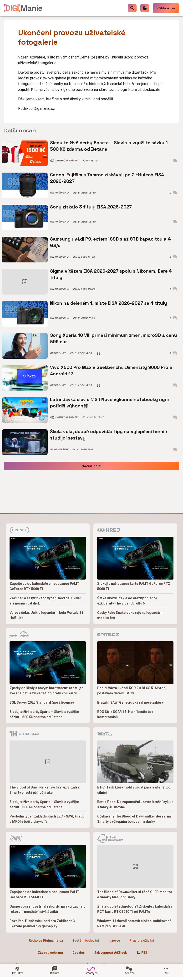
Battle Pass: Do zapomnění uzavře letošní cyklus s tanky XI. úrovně (135, 804)
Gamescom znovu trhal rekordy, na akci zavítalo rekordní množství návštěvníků (48, 909)
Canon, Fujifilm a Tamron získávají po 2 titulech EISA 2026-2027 (107, 178)
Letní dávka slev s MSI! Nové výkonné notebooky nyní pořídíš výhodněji (109, 403)
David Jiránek (59, 449)
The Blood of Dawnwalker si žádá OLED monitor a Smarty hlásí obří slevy (134, 894)
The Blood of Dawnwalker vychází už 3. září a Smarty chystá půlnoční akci (45, 789)
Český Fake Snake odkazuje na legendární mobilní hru (130, 615)
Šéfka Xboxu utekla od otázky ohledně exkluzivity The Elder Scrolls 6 (127, 600)
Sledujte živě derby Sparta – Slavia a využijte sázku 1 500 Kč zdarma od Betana (109, 146)
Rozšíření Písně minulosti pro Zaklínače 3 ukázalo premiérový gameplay (42, 923)
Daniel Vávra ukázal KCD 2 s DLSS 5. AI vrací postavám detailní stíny (131, 690)
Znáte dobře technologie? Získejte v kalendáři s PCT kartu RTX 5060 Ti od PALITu (135, 909)
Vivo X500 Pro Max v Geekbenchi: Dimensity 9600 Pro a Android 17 (111, 370)
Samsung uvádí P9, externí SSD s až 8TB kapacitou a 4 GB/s (110, 242)
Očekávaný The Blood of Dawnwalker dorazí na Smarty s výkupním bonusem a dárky (134, 818)
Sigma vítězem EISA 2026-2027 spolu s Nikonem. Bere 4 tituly (111, 274)
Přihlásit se (166, 8)
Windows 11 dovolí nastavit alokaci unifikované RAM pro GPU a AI (134, 923)
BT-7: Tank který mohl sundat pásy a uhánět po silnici (133, 789)
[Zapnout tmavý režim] (144, 8)
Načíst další (91, 466)
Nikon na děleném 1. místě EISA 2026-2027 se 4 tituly (108, 303)
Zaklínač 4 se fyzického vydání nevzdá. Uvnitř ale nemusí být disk (45, 600)
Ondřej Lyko (58, 353)
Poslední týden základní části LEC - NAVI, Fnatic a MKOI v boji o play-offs (47, 818)
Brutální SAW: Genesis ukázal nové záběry (130, 702)
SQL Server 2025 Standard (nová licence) (42, 702)
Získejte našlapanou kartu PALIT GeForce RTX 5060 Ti (133, 586)
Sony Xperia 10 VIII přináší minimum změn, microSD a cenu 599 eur (113, 338)
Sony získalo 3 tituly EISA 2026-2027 (91, 207)
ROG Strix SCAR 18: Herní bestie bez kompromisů (125, 714)
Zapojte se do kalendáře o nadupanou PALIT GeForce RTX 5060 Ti (44, 586)
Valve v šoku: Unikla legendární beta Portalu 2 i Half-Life (46, 615)
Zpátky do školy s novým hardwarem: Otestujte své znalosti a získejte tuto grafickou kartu (46, 690)
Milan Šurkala (59, 192)
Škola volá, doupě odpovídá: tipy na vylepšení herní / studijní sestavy (108, 435)
